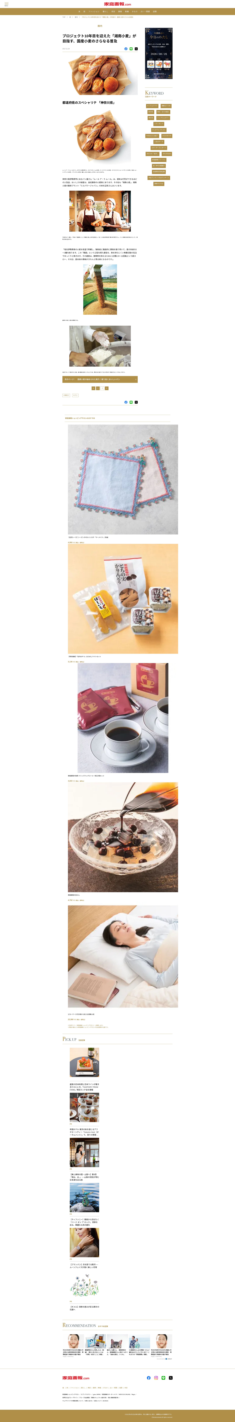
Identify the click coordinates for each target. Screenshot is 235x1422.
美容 (113, 11)
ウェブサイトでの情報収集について (72, 1401)
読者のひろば (158, 183)
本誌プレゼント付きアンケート (159, 177)
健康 (120, 11)
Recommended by (161, 1358)
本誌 (125, 1388)
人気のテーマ (158, 142)
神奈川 (67, 395)
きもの (134, 11)
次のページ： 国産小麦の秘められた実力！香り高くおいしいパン (92, 379)
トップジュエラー (163, 118)
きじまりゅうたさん (158, 130)
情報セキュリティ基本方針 (99, 1397)
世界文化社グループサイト (70, 1397)
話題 (155, 11)
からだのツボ (166, 136)
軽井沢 (151, 118)
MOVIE (150, 112)
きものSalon (167, 153)
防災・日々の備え (163, 112)
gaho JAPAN (96, 1394)
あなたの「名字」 (152, 153)
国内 (76, 17)
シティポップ (158, 124)
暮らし (105, 11)
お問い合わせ (88, 1401)
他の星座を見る (159, 74)
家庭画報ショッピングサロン (70, 1394)
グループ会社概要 (84, 1397)
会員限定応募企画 (159, 171)
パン (75, 395)
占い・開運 (145, 11)
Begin (133, 1394)
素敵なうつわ (166, 106)
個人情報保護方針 (113, 1397)
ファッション (93, 11)
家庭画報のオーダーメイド (109, 1394)
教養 (127, 11)
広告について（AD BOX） (101, 1401)
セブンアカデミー (86, 1394)
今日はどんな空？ (152, 136)
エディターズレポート (159, 148)
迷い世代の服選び (159, 165)
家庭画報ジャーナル (158, 160)
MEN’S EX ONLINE (124, 1394)
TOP (63, 17)
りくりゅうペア (152, 106)
